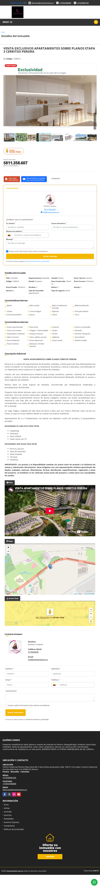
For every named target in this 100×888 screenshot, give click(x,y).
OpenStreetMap (90, 594)
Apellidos (56, 668)
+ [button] (8, 547)
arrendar (8, 811)
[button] (94, 65)
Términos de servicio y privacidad (38, 261)
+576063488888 (65, 3)
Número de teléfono (14, 231)
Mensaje (10, 239)
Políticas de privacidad (14, 829)
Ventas (7, 808)
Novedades (9, 818)
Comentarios (11, 691)
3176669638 (51, 209)
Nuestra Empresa (11, 822)
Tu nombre (11, 223)
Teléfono (55, 679)
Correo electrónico (58, 223)
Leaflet (75, 594)
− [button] (8, 551)
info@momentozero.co (51, 212)
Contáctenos (9, 826)
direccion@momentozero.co (43, 3)
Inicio (3, 32)
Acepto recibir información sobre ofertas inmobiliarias (28, 705)
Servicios (8, 815)
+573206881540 (83, 3)
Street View (15, 151)
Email (8, 679)
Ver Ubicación (43, 617)
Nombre (9, 668)
